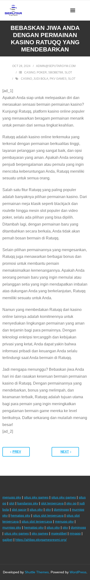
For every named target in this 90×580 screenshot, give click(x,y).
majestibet (59, 533)
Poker (42, 72)
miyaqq (75, 533)
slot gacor (19, 509)
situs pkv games (36, 497)
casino (26, 78)
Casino (29, 72)
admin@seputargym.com (56, 66)
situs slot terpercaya (48, 515)
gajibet (7, 539)
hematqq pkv (20, 515)
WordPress (78, 572)
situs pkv (36, 509)
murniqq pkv (11, 527)
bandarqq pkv (27, 503)
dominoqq (61, 509)
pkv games (58, 78)
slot (71, 78)
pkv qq (71, 503)
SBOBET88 (55, 72)
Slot (68, 72)
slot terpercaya (52, 503)
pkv (48, 509)
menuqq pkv (11, 497)
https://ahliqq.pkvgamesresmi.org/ (41, 539)
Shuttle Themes (37, 572)
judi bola (40, 78)
